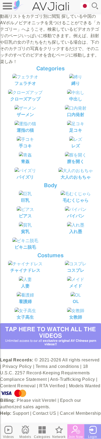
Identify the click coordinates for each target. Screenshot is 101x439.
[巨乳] (25, 194)
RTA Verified (52, 386)
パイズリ (25, 177)
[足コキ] (76, 124)
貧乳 (25, 231)
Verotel (49, 400)
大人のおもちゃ (76, 177)
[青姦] (25, 155)
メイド (75, 286)
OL (76, 301)
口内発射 (75, 115)
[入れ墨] (76, 225)
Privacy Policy (17, 366)
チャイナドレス (25, 270)
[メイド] (76, 279)
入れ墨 (75, 231)
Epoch (66, 400)
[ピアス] (25, 209)
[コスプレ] (76, 264)
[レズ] (76, 139)
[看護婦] (25, 295)
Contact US (44, 413)
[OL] (76, 295)
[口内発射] (76, 108)
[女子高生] (25, 311)
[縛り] (76, 77)
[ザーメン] (25, 108)
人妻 (25, 286)
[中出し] (76, 92)
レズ (75, 146)
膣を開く (75, 161)
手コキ (25, 146)
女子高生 (25, 317)
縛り (75, 83)
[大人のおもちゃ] (76, 171)
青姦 (25, 161)
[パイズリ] (25, 171)
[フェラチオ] (25, 77)
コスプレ (75, 270)
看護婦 (25, 301)
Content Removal (18, 386)
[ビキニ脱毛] (25, 241)
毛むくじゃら (76, 200)
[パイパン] (76, 209)
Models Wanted (84, 386)
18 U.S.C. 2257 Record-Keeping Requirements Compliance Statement (45, 373)
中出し (75, 99)
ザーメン (25, 115)
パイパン (75, 216)
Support (21, 413)
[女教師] (76, 311)
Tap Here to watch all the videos (50, 336)
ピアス (25, 216)
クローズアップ (25, 99)
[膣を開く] (76, 155)
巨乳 (25, 200)
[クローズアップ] (25, 92)
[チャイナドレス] (25, 264)
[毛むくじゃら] (76, 194)
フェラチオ (25, 83)
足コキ (75, 130)
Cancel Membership (80, 413)
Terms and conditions (57, 366)
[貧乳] (25, 225)
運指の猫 (25, 130)
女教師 (75, 317)
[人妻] (25, 279)
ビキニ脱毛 (25, 247)
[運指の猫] (25, 124)
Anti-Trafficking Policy (72, 379)
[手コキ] (25, 139)
